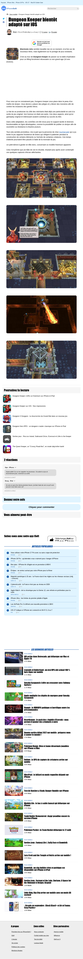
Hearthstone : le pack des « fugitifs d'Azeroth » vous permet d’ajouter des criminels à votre (46, 721)
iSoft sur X (57, 939)
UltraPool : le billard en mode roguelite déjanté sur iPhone (46, 776)
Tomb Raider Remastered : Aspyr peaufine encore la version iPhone (47, 817)
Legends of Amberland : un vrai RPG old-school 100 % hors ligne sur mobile (47, 671)
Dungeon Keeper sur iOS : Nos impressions (29, 406)
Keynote (3, 2)
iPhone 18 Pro (20, 2)
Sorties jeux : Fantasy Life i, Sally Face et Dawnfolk (45, 843)
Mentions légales (17, 950)
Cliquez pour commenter (41, 507)
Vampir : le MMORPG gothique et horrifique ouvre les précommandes (47, 709)
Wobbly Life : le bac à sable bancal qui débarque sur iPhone (47, 804)
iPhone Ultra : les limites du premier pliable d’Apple (29, 598)
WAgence (57, 935)
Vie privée (15, 943)
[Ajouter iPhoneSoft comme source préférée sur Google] (41, 43)
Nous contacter (39, 932)
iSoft (13, 935)
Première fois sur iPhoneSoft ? (21, 932)
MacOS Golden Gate (37, 2)
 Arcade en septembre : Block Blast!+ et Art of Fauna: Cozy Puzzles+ (47, 906)
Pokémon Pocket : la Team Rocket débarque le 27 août (47, 830)
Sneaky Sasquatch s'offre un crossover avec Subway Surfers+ (47, 684)
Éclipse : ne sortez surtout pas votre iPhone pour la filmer (31, 570)
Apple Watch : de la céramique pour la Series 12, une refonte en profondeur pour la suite (40, 591)
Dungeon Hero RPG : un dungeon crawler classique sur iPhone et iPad (39, 426)
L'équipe (14, 939)
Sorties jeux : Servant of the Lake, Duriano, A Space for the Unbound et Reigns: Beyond (47, 881)
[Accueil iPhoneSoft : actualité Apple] (7, 14)
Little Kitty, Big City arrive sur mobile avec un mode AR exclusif (47, 894)
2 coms (44, 32)
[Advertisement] (41, 83)
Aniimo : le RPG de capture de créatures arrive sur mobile (46, 761)
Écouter (54, 32)
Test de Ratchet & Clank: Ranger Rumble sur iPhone (46, 791)
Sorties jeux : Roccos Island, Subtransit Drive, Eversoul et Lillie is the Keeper (42, 436)
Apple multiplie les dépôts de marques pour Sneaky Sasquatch (46, 696)
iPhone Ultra (10, 2)
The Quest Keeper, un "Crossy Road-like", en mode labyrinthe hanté (38, 446)
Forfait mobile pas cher (41, 935)
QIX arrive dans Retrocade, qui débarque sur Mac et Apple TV (46, 657)
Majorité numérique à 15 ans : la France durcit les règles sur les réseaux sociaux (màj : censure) (42, 577)
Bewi (15, 32)
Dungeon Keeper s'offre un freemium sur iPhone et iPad (34, 396)
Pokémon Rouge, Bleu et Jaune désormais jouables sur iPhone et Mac (46, 747)
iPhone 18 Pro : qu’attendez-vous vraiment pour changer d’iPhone (34, 558)
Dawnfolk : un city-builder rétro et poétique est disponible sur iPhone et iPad (44, 869)
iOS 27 (27, 2)
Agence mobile (58, 932)
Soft (12, 8)
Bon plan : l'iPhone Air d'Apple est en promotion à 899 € (31, 565)
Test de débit (38, 939)
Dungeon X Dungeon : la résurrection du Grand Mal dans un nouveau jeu (40, 416)
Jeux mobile (13, 14)
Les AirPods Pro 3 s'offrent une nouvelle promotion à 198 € (32, 604)
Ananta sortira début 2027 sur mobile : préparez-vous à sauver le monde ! (47, 733)
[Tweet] (4, 19)
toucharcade (64, 132)
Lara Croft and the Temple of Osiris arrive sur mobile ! (47, 855)
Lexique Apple (38, 943)
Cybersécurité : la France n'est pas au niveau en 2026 (30, 584)
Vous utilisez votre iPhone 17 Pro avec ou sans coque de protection (35, 552)
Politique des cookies (18, 947)
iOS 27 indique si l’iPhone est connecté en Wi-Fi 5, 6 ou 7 (31, 610)
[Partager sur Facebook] (4, 22)
